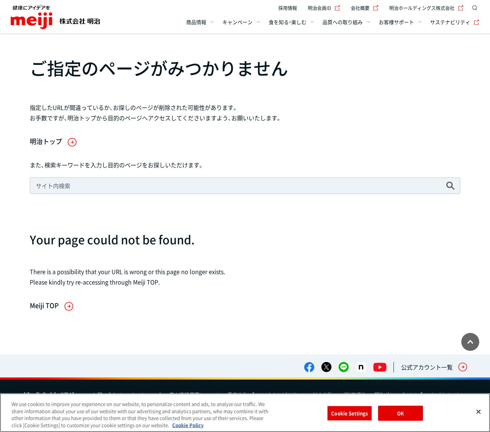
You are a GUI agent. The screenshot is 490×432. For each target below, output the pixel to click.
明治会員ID (319, 7)
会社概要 (360, 7)
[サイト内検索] (475, 8)
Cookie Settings (349, 413)
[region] (245, 412)
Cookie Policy (187, 424)
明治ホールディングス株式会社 (421, 7)
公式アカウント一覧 (427, 367)
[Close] (478, 411)
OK (400, 413)
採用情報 (287, 7)
